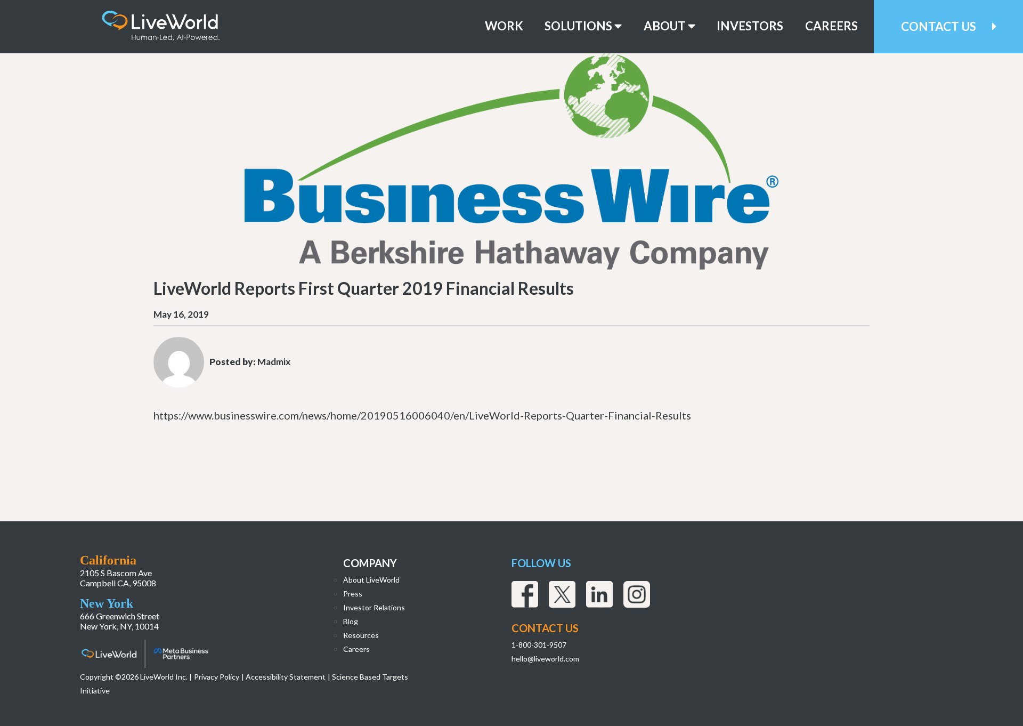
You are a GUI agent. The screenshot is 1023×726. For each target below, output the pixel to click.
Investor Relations (374, 607)
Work (504, 26)
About (666, 26)
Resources (361, 635)
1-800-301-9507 (539, 644)
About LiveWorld (371, 579)
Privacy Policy (216, 676)
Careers (831, 26)
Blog (350, 621)
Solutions (579, 26)
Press (352, 593)
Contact (938, 26)
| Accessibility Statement (283, 676)
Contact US (545, 628)
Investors (750, 26)
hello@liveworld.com (545, 658)
